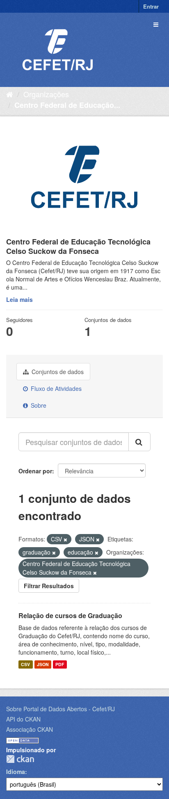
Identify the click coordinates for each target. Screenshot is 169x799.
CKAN (20, 759)
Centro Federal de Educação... (67, 105)
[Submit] (139, 441)
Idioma (15, 771)
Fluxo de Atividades (55, 388)
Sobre (37, 405)
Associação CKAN (29, 729)
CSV (25, 664)
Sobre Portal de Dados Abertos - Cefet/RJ (60, 709)
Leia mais (19, 299)
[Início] (9, 94)
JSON (43, 664)
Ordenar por (35, 471)
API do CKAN (23, 719)
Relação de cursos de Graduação (70, 615)
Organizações (46, 94)
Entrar (151, 6)
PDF (59, 664)
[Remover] (65, 539)
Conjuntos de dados (57, 372)
